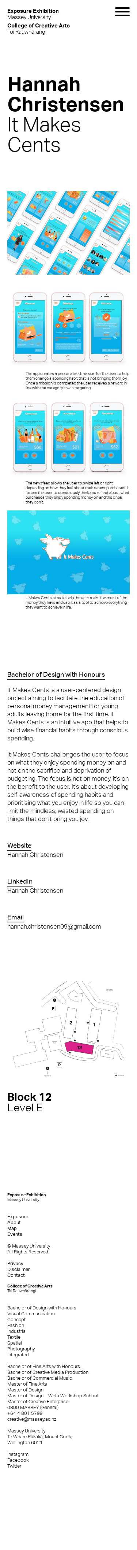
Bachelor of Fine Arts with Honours (43, 1366)
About (14, 1222)
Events (14, 1234)
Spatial (14, 1343)
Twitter (14, 1466)
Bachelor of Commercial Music (39, 1378)
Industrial (17, 1331)
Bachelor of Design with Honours (41, 1308)
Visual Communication (31, 1313)
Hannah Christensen (35, 854)
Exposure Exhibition (26, 1197)
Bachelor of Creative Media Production (47, 1372)
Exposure (17, 1216)
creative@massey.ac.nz (31, 1419)
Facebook (17, 1460)
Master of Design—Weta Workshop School (52, 1395)
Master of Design (25, 1390)
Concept (16, 1319)
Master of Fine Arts (27, 1384)
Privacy (15, 1263)
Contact (16, 1275)
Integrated (18, 1354)
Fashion (15, 1325)
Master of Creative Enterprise (37, 1401)
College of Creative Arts (30, 1288)
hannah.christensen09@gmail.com (54, 926)
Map (12, 1228)
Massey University (33, 13)
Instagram (17, 1454)
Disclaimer (18, 1269)
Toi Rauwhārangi (38, 28)
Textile (13, 1337)
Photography (21, 1349)
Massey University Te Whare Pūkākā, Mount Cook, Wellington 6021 (39, 1436)
